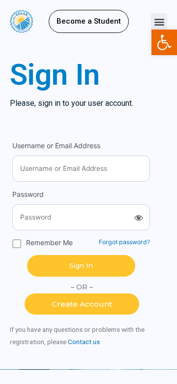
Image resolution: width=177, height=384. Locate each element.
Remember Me (49, 242)
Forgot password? (124, 242)
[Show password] (138, 218)
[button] (89, 21)
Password (28, 194)
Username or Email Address (56, 145)
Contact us (84, 342)
